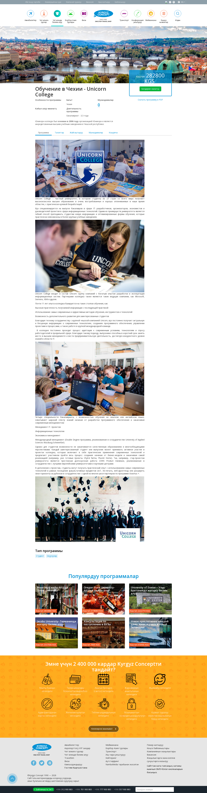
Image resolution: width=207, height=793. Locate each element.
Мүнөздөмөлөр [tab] (96, 132)
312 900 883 (64, 789)
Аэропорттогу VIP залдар (77, 748)
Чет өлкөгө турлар (73, 751)
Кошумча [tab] (113, 132)
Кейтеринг (111, 757)
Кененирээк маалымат (102, 728)
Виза (66, 761)
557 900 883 (122, 789)
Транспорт (111, 751)
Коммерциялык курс (53, 2)
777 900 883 (103, 789)
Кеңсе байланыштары (158, 748)
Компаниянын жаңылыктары (161, 751)
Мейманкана (112, 744)
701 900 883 (83, 789)
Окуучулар (52, 556)
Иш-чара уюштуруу (115, 754)
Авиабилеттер (71, 744)
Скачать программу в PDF (150, 99)
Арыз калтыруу (104, 2)
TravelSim (69, 757)
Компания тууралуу (73, 2)
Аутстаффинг (112, 761)
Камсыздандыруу (73, 764)
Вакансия (90, 2)
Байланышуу (120, 2)
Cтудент (40, 556)
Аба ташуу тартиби (32, 2)
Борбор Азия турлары (117, 748)
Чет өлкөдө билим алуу (76, 754)
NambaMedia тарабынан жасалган (122, 764)
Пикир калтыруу (155, 744)
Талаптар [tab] (59, 132)
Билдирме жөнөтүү (150, 88)
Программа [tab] (43, 132)
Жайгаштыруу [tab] (76, 132)
